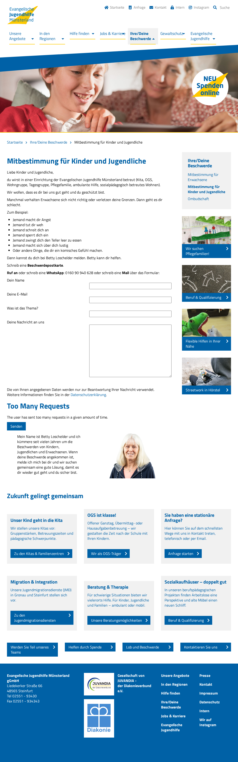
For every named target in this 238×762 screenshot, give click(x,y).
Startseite (117, 7)
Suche (225, 7)
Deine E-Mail (17, 294)
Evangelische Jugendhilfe (201, 36)
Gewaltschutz (171, 33)
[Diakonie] (99, 718)
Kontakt (160, 7)
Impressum (208, 693)
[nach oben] (225, 749)
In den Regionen (47, 36)
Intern (180, 7)
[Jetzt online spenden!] (210, 87)
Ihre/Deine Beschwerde (140, 36)
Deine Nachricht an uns (25, 322)
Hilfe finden (79, 33)
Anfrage (139, 7)
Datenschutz (209, 702)
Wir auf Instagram (207, 722)
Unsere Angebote (17, 36)
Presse (204, 675)
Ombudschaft (198, 198)
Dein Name (15, 280)
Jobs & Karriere (113, 33)
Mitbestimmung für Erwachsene (203, 177)
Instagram (201, 7)
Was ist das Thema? (22, 308)
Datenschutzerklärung (88, 394)
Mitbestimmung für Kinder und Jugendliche (206, 189)
